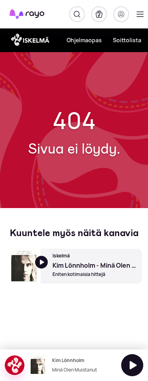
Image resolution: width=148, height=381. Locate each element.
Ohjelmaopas (84, 40)
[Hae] (77, 14)
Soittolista (127, 40)
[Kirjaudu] (121, 14)
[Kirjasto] (99, 14)
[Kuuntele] (132, 365)
